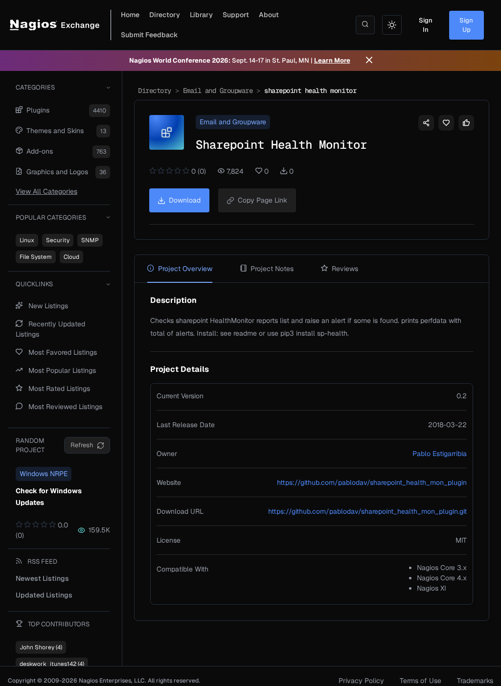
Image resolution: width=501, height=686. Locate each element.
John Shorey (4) (41, 647)
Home (130, 14)
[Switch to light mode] (392, 25)
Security (57, 240)
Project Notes (272, 268)
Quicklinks (34, 284)
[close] (369, 61)
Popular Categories (51, 217)
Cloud (71, 257)
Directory (164, 14)
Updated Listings (44, 595)
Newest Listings (42, 578)
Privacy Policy (361, 680)
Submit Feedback (149, 34)
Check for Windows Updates (49, 496)
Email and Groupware (218, 90)
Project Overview (185, 268)
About (269, 14)
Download (185, 200)
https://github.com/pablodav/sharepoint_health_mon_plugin (372, 482)
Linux (27, 240)
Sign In (426, 25)
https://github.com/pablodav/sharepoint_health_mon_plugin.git (367, 511)
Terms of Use (420, 680)
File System (36, 257)
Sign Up (466, 25)
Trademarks (475, 680)
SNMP (90, 240)
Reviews (345, 268)
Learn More (332, 60)
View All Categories (46, 191)
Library (201, 14)
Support (236, 14)
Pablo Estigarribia (439, 453)
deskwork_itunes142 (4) (52, 664)
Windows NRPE (44, 473)
